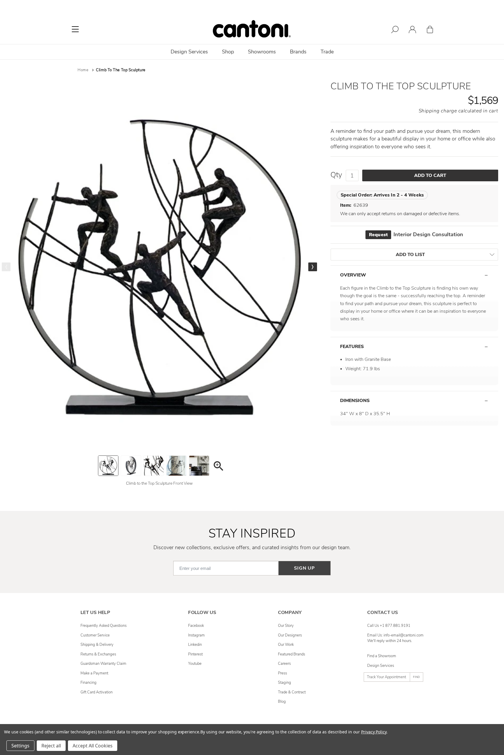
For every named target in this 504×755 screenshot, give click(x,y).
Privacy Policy (373, 732)
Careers (284, 663)
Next (312, 266)
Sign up (304, 568)
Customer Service (95, 635)
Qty (336, 175)
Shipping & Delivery (96, 644)
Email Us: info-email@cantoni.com (395, 635)
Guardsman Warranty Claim (103, 663)
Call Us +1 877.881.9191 (388, 625)
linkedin (195, 644)
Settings (20, 745)
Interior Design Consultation (416, 234)
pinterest (195, 654)
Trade (327, 51)
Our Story (286, 625)
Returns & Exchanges (98, 654)
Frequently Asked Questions (103, 625)
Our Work (286, 644)
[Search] (395, 30)
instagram (196, 635)
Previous (6, 266)
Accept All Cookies (93, 745)
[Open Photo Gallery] (218, 467)
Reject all (51, 745)
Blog (282, 701)
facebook (196, 625)
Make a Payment (94, 673)
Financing (88, 682)
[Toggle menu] (75, 29)
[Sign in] (412, 30)
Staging (284, 682)
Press (282, 673)
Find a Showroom (381, 656)
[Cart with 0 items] (430, 30)
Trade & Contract (292, 692)
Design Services (380, 665)
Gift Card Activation (96, 692)
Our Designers (290, 635)
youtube (195, 663)
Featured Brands (291, 654)
